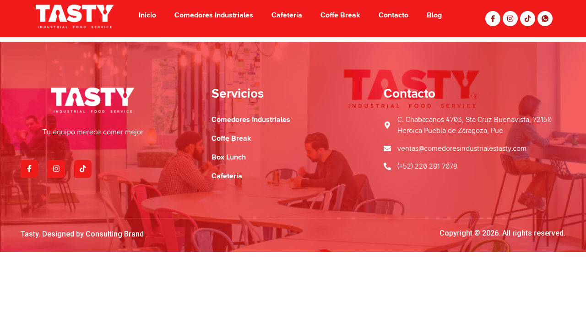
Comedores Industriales (213, 15)
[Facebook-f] (29, 168)
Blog (434, 15)
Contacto (393, 15)
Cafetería (286, 15)
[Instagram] (510, 18)
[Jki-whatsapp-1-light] (545, 18)
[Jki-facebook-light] (492, 18)
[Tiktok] (527, 18)
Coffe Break (340, 15)
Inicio (147, 15)
